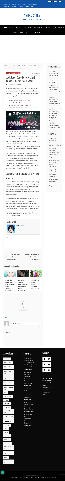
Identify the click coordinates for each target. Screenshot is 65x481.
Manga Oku (53, 117)
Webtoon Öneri (8, 452)
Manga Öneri (8, 416)
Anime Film (8, 362)
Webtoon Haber (8, 447)
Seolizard (45, 392)
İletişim (19, 4)
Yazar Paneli (7, 6)
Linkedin (54, 1)
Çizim (21, 32)
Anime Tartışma (8, 377)
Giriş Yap (38, 32)
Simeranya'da (46, 387)
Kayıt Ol (28, 32)
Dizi (6, 392)
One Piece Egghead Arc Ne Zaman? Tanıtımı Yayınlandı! (32, 257)
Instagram (61, 1)
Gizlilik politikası (13, 4)
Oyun (14, 32)
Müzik (57, 27)
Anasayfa (5, 4)
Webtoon (37, 27)
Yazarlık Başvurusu (32, 4)
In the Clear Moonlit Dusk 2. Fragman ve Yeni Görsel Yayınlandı (10, 284)
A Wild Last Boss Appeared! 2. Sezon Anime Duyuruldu (28, 418)
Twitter (51, 1)
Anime (18, 27)
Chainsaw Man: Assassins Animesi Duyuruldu (27, 393)
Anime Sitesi (32, 15)
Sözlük (6, 32)
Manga (27, 27)
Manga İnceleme (7, 420)
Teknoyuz (45, 390)
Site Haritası (14, 6)
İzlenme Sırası (8, 461)
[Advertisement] (32, 47)
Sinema (47, 27)
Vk (59, 1)
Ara (61, 27)
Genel (7, 403)
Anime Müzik (7, 372)
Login (7, 317)
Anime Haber (21, 66)
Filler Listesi (8, 396)
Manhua (7, 425)
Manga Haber (7, 411)
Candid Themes (51, 477)
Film (6, 400)
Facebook (49, 1)
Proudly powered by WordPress (19, 477)
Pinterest (56, 1)
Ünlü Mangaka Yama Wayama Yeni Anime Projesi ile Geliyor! (13, 257)
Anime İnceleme (8, 388)
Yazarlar (25, 4)
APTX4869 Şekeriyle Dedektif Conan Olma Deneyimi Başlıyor (22, 284)
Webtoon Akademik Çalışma (26, 6)
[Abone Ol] (35, 74)
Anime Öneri (7, 382)
